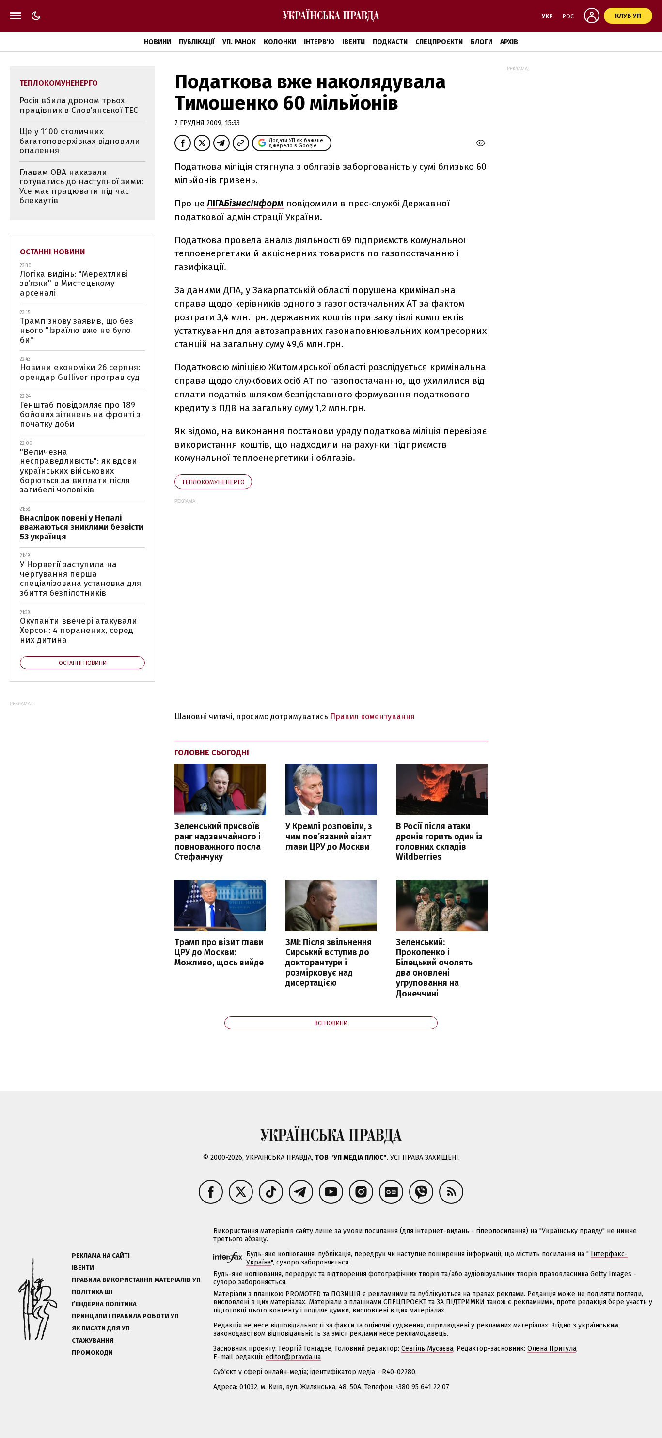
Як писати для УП (101, 1328)
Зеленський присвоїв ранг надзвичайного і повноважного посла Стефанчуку (217, 842)
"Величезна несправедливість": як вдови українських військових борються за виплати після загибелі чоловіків (78, 471)
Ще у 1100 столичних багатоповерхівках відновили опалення (79, 141)
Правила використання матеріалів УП (136, 1279)
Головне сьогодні (211, 752)
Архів (509, 42)
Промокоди (92, 1352)
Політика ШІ (92, 1292)
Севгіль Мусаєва (427, 1348)
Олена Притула (551, 1348)
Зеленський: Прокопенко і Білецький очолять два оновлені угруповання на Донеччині (434, 968)
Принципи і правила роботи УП (125, 1316)
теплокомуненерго (213, 482)
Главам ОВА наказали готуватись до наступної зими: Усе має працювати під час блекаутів (81, 186)
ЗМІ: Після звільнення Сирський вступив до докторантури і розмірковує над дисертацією (328, 963)
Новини (157, 42)
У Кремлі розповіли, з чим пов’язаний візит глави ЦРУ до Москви (328, 837)
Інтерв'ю (319, 42)
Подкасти (390, 42)
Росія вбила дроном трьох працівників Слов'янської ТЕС (78, 105)
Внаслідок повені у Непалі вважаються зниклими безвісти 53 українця (81, 527)
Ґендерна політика (104, 1304)
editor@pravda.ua (293, 1357)
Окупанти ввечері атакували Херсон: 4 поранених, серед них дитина (78, 630)
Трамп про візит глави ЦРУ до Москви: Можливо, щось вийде (219, 952)
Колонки (280, 42)
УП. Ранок (239, 42)
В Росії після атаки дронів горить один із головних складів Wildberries (439, 842)
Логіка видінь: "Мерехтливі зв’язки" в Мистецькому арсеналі (74, 283)
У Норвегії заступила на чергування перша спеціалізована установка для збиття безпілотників (80, 578)
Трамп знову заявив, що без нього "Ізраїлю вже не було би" (76, 330)
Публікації (197, 42)
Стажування (93, 1340)
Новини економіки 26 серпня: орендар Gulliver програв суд (80, 372)
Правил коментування (372, 716)
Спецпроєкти (439, 42)
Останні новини (52, 251)
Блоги (481, 42)
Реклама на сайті (101, 1255)
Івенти (353, 42)
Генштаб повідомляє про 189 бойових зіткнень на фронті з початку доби (80, 414)
